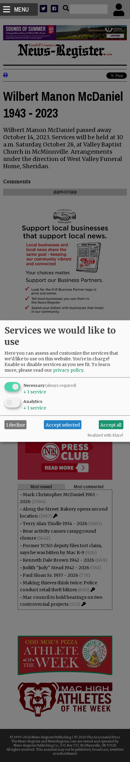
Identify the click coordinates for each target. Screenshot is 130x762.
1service (34, 392)
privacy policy (68, 370)
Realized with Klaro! (105, 435)
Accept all (110, 424)
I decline (15, 424)
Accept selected (63, 424)
